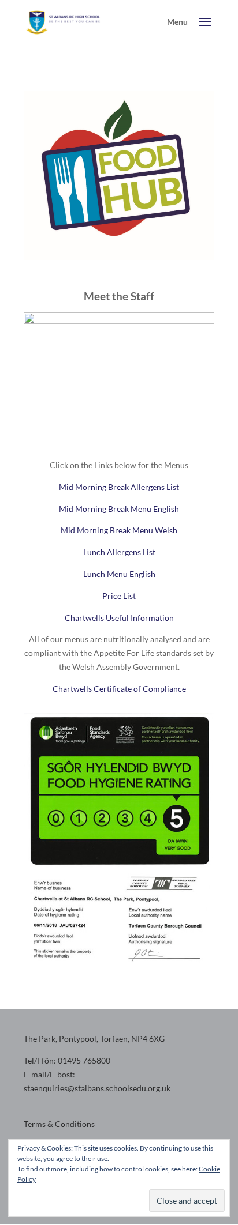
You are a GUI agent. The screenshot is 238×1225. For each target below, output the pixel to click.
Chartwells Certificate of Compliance (119, 688)
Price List (119, 596)
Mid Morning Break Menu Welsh (119, 530)
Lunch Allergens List (119, 552)
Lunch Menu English (119, 574)
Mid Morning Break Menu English (119, 509)
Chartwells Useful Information (119, 618)
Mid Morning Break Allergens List (119, 487)
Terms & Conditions (59, 1124)
